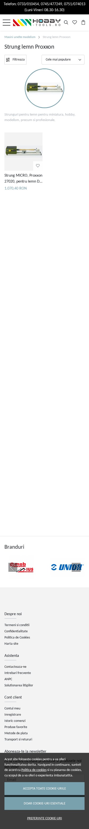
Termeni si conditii (16, 625)
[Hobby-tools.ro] (38, 22)
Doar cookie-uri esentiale (45, 803)
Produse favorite (15, 727)
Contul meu (12, 708)
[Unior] (67, 577)
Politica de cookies (33, 770)
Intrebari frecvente (17, 673)
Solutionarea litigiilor (18, 685)
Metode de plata (16, 733)
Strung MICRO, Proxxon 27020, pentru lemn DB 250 (23, 179)
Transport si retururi (18, 739)
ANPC (8, 679)
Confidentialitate (16, 631)
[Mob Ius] (21, 577)
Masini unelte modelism (19, 37)
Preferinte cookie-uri (44, 818)
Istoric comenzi (14, 721)
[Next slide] (76, 567)
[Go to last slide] (12, 567)
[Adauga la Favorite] (38, 166)
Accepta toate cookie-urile (44, 789)
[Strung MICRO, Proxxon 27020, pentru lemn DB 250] (23, 151)
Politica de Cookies (17, 637)
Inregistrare (12, 715)
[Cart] (83, 22)
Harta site (11, 644)
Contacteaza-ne (15, 667)
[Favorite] (75, 22)
